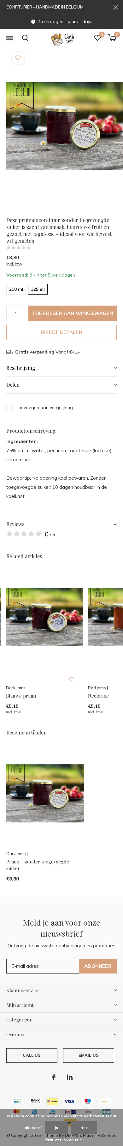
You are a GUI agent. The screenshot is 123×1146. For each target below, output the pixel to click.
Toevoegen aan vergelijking (44, 407)
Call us (32, 1055)
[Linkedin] (70, 1077)
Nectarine (98, 696)
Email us (89, 1055)
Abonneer (97, 966)
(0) (35, 247)
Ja (56, 1127)
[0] (112, 37)
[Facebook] (54, 1077)
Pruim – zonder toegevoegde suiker (37, 864)
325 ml (38, 289)
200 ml (16, 289)
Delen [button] (13, 384)
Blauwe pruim (21, 696)
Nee (84, 1127)
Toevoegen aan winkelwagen (72, 313)
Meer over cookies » (63, 1139)
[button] (9, 38)
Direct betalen (61, 332)
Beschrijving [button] (20, 368)
